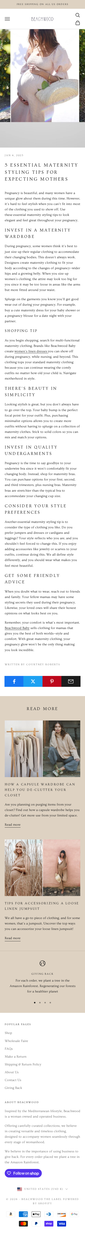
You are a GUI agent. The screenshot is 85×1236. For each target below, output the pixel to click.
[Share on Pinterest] (52, 681)
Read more (13, 825)
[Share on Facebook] (14, 681)
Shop (8, 1033)
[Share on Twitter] (33, 681)
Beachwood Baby (17, 628)
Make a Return (15, 1057)
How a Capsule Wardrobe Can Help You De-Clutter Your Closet (40, 790)
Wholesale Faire (16, 1041)
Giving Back (13, 1088)
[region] (42, 977)
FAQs (9, 1049)
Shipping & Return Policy (23, 1064)
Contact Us (13, 1080)
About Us (12, 1072)
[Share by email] (71, 681)
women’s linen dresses (31, 351)
